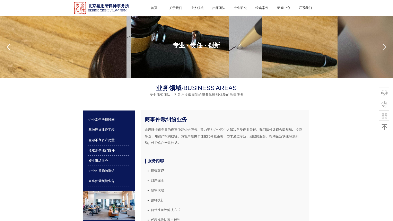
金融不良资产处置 (101, 140)
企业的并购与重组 (101, 171)
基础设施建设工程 (101, 130)
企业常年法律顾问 (101, 119)
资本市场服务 (98, 160)
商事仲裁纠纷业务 (101, 181)
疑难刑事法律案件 (101, 150)
